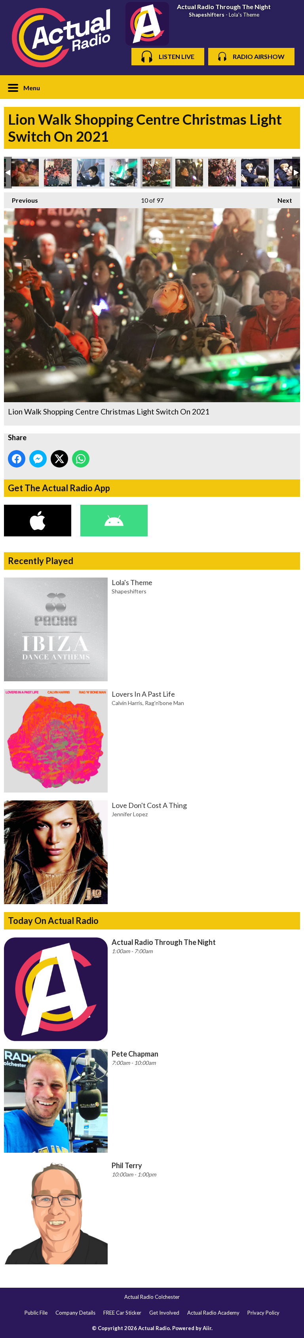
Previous (21, 200)
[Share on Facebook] (16, 459)
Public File (36, 1312)
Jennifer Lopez (130, 814)
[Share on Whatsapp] (80, 459)
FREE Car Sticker (122, 1312)
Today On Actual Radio (53, 920)
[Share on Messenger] (38, 459)
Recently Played (40, 560)
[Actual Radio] (61, 37)
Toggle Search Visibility (288, 87)
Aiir (207, 1328)
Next (281, 200)
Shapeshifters (206, 14)
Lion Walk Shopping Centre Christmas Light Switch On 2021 (25, 172)
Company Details (75, 1312)
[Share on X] (59, 459)
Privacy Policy (263, 1312)
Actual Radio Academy (213, 1312)
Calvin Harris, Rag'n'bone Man (148, 702)
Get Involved (164, 1312)
